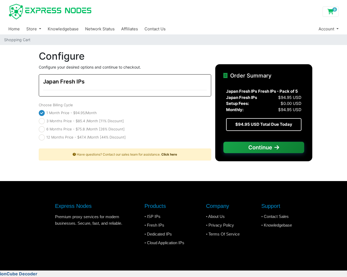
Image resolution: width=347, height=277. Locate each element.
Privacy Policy (221, 225)
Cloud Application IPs (165, 242)
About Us (216, 216)
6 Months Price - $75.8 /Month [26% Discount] (85, 129)
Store (32, 28)
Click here (169, 154)
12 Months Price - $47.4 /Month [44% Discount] (85, 137)
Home (14, 28)
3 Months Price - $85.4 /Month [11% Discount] (84, 120)
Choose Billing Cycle (56, 105)
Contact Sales (276, 216)
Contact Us (155, 28)
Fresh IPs (155, 225)
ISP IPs (153, 216)
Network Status (100, 28)
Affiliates (129, 28)
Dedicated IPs (159, 234)
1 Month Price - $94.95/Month (71, 112)
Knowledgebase (63, 28)
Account (327, 28)
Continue (260, 147)
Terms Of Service (224, 234)
